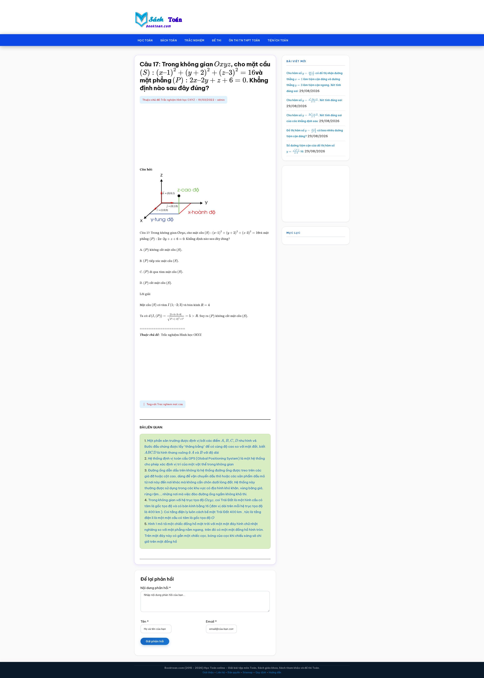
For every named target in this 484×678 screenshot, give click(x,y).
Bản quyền (234, 672)
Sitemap (248, 672)
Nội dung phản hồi (155, 588)
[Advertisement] (205, 135)
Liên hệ (220, 672)
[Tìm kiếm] (297, 39)
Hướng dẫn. (275, 672)
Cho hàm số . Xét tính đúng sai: (314, 100)
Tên (144, 621)
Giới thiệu (208, 672)
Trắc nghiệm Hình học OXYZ (178, 99)
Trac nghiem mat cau (170, 404)
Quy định (260, 672)
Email (211, 621)
